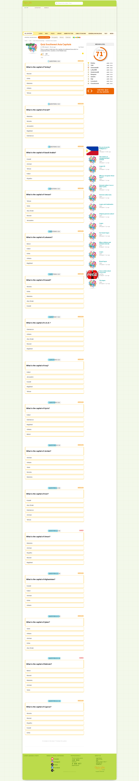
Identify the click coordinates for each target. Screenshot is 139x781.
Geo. (46, 33)
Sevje (82, 47)
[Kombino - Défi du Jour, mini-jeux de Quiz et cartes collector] (76, 37)
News (112, 33)
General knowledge (95, 33)
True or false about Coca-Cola (105, 271)
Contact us (98, 764)
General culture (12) (105, 194)
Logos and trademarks (106, 204)
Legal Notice (99, 758)
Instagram (57, 762)
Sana (28, 206)
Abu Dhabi (30, 211)
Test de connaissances (77, 758)
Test (105, 33)
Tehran (29, 93)
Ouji (92, 79)
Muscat (29, 73)
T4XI (92, 65)
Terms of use (99, 759)
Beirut (29, 244)
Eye (100, 150)
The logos (102, 280)
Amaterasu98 (95, 72)
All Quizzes (28, 33)
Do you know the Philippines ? (104, 148)
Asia (42, 57)
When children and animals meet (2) (105, 243)
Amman (29, 164)
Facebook (57, 767)
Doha (28, 78)
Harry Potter (68, 33)
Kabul (28, 173)
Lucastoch (94, 81)
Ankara (29, 88)
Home (26, 40)
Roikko (93, 63)
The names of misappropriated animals (104, 158)
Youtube (56, 759)
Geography (55, 37)
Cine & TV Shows (81, 33)
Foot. (53, 33)
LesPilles (101, 274)
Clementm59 (94, 67)
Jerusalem (30, 126)
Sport (59, 33)
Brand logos (103, 261)
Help (97, 760)
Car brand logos (104, 233)
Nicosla (29, 121)
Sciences (68, 37)
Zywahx (93, 76)
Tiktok (56, 765)
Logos (101, 223)
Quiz (30, 40)
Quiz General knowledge (38, 40)
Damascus (30, 136)
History (61, 37)
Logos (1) (102, 166)
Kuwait (29, 159)
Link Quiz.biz (99, 763)
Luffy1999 (94, 70)
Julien (100, 161)
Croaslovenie (95, 83)
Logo (40, 33)
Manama (29, 83)
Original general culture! (106, 214)
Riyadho (29, 178)
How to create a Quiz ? (101, 761)
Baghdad (30, 131)
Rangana (93, 74)
